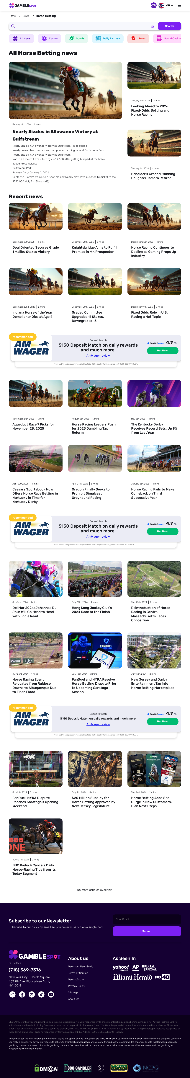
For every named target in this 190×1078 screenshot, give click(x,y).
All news (25, 38)
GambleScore (76, 979)
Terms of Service (78, 973)
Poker (142, 38)
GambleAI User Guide (80, 966)
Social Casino (172, 38)
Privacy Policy (76, 986)
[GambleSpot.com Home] (23, 5)
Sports (80, 38)
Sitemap (73, 992)
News (25, 15)
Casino (53, 38)
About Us (73, 999)
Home (12, 15)
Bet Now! (162, 350)
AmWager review (98, 355)
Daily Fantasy (111, 38)
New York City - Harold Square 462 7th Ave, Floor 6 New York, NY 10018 (29, 981)
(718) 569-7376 (25, 970)
